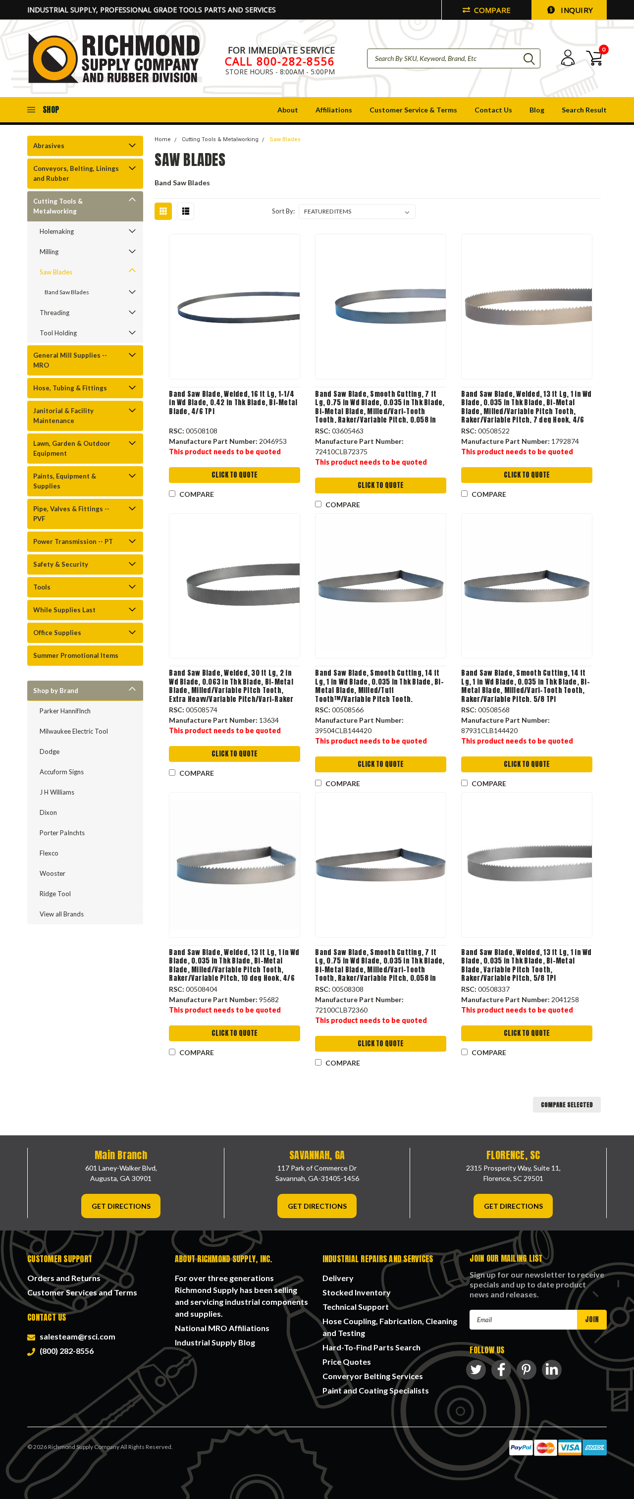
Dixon (48, 812)
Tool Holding (58, 333)
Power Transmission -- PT (73, 541)
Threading (54, 313)
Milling (49, 252)
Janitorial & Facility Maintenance (63, 416)
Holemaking (57, 231)
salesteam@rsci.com (76, 1336)
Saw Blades (56, 272)
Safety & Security (60, 564)
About (287, 110)
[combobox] (453, 58)
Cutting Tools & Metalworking (58, 206)
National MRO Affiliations (222, 1328)
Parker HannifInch (65, 711)
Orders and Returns (64, 1278)
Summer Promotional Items (75, 655)
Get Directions (121, 1206)
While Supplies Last (64, 610)
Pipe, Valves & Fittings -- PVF (71, 514)
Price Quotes (346, 1361)
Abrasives (48, 146)
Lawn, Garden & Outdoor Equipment (71, 448)
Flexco (49, 853)
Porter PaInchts (62, 833)
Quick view (234, 307)
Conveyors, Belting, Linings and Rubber (76, 173)
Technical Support (355, 1306)
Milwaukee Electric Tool (74, 731)
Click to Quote (234, 475)
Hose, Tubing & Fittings (70, 388)
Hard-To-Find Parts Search (371, 1347)
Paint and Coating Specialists (375, 1390)
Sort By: (283, 211)
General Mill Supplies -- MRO (70, 360)
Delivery (338, 1278)
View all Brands (62, 914)
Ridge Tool (55, 894)
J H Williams (57, 792)
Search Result (584, 110)
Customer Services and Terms (82, 1292)
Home (163, 139)
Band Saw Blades (67, 292)
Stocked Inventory (356, 1292)
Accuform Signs (62, 772)
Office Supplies (57, 633)
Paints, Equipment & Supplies (64, 481)
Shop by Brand (55, 691)
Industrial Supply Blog (215, 1342)
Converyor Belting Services (372, 1376)
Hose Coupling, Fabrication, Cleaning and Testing (389, 1327)
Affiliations (334, 110)
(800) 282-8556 (65, 1350)
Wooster (52, 873)
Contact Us (493, 110)
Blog (536, 110)
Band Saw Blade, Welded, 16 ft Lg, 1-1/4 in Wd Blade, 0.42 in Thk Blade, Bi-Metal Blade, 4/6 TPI (233, 403)
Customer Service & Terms (413, 110)
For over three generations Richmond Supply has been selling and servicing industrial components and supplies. (241, 1295)
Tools (42, 587)
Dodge (49, 751)
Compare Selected (567, 1104)
